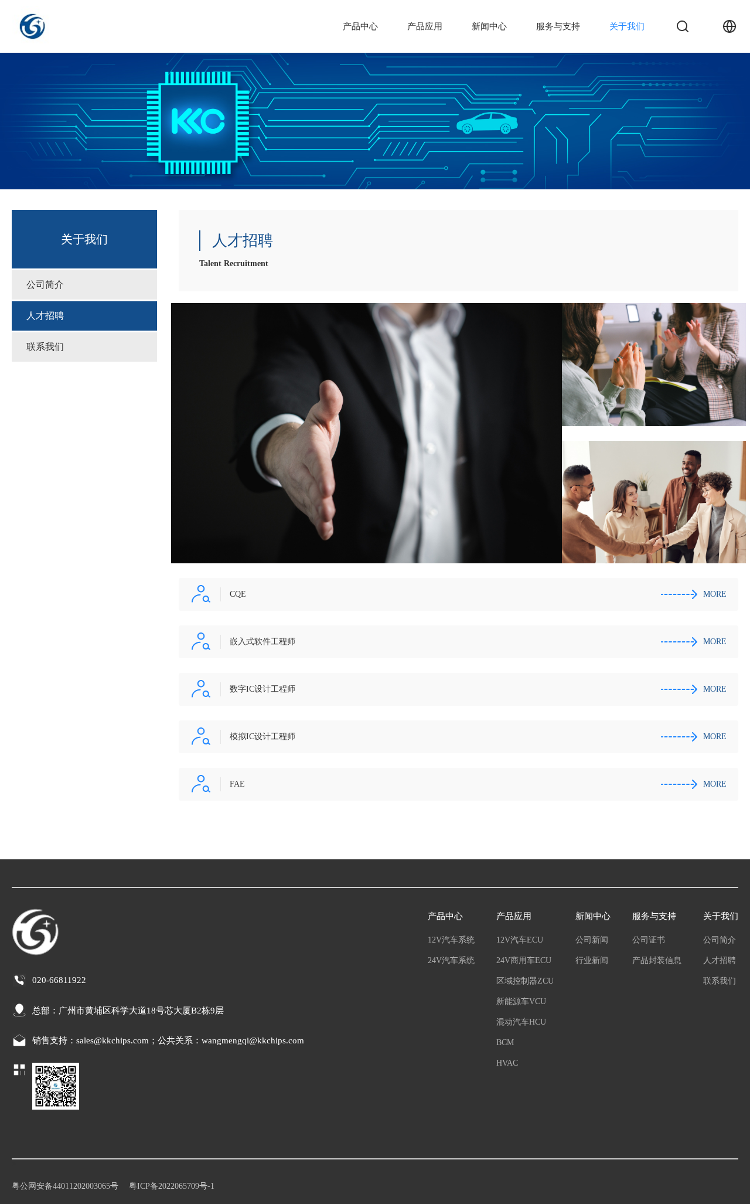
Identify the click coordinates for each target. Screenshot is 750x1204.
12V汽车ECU (519, 940)
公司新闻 (591, 940)
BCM (505, 1042)
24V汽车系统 (451, 960)
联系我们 (45, 347)
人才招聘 (45, 316)
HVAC (507, 1063)
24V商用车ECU (523, 960)
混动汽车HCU (521, 1022)
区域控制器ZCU (525, 981)
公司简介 (45, 285)
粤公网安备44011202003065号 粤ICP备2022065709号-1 (113, 1186)
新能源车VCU (521, 1001)
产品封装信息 (656, 960)
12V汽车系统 (451, 940)
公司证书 (648, 940)
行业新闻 (591, 960)
